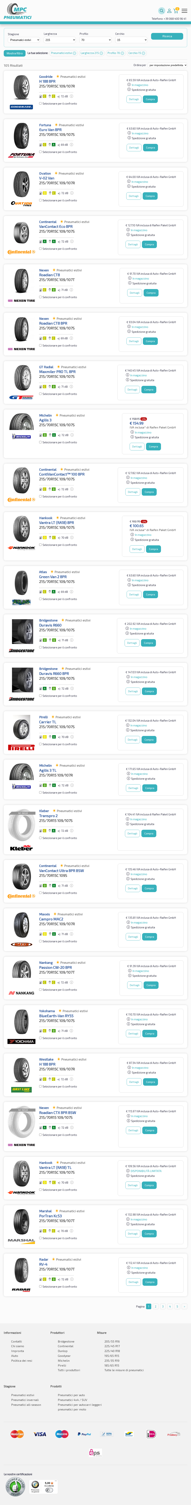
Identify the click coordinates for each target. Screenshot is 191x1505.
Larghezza (50, 33)
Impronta (17, 1351)
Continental (65, 1346)
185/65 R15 (111, 1365)
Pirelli (62, 1365)
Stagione (13, 34)
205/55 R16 (112, 1341)
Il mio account (169, 11)
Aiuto (14, 1355)
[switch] (49, 1490)
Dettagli (134, 99)
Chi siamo (17, 1346)
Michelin (64, 1360)
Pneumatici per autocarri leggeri (80, 1404)
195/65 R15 (111, 1355)
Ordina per (140, 65)
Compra (150, 99)
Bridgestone (66, 1341)
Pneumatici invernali (25, 1400)
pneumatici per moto (72, 1409)
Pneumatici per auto (71, 1395)
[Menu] (56, 1482)
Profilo (83, 33)
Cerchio (119, 33)
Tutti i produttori (69, 1370)
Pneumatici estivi (62, 53)
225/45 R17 (112, 1346)
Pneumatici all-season (26, 1404)
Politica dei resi (21, 1360)
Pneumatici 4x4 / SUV (72, 1400)
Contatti (16, 1341)
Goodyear (64, 1355)
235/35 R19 (111, 1360)
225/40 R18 (112, 1351)
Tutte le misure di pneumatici (124, 1370)
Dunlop (63, 1351)
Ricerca (167, 36)
